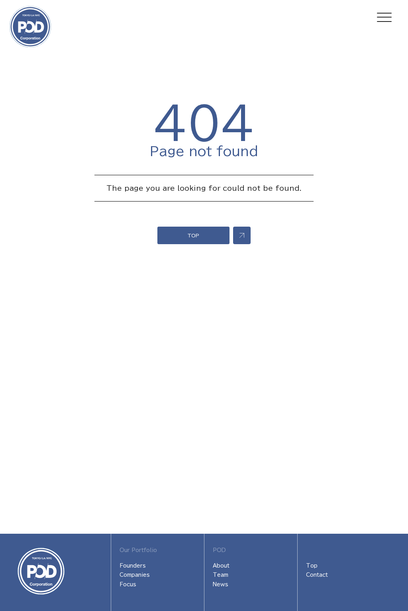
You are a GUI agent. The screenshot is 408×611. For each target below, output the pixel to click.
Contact (317, 575)
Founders (133, 565)
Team (220, 575)
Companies (135, 575)
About (221, 565)
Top (312, 565)
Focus (128, 584)
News (220, 584)
